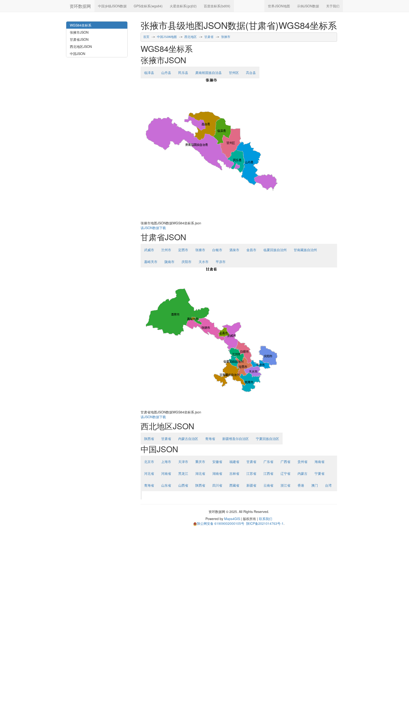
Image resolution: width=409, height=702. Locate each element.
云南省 (268, 485)
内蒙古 (302, 473)
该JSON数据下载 (153, 227)
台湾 (328, 485)
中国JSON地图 (167, 37)
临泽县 (149, 72)
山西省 (183, 485)
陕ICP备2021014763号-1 (265, 523)
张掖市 (225, 37)
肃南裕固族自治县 (208, 72)
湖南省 (217, 473)
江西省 (268, 473)
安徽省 (217, 461)
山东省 (166, 485)
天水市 (204, 261)
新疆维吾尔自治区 (235, 438)
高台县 (251, 72)
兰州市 (166, 249)
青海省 (210, 438)
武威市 (149, 249)
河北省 (149, 473)
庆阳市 (186, 261)
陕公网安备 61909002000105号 (220, 523)
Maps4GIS (232, 518)
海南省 (320, 461)
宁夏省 (320, 473)
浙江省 (285, 485)
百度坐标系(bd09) (217, 6)
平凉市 (221, 261)
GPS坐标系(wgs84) (148, 6)
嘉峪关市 (150, 261)
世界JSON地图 (279, 6)
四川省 (217, 485)
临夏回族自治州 (275, 249)
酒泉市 (234, 249)
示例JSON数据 (308, 6)
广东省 (268, 461)
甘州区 (234, 72)
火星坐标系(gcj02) (183, 6)
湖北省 (200, 473)
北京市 (149, 461)
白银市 (217, 249)
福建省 (234, 461)
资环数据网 (80, 6)
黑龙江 (183, 473)
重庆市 (200, 461)
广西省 (285, 461)
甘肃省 (208, 37)
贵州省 (302, 461)
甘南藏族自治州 (305, 249)
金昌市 (251, 249)
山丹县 (166, 72)
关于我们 (332, 6)
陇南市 (169, 261)
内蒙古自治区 (188, 438)
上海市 (166, 461)
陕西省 (149, 438)
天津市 (183, 461)
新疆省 (251, 485)
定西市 (183, 249)
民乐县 (183, 72)
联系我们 (265, 518)
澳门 (314, 485)
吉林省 (234, 473)
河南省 (166, 473)
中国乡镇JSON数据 (112, 6)
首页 (146, 37)
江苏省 (251, 473)
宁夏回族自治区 (267, 438)
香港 (301, 485)
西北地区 (190, 37)
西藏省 (234, 485)
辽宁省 (285, 473)
